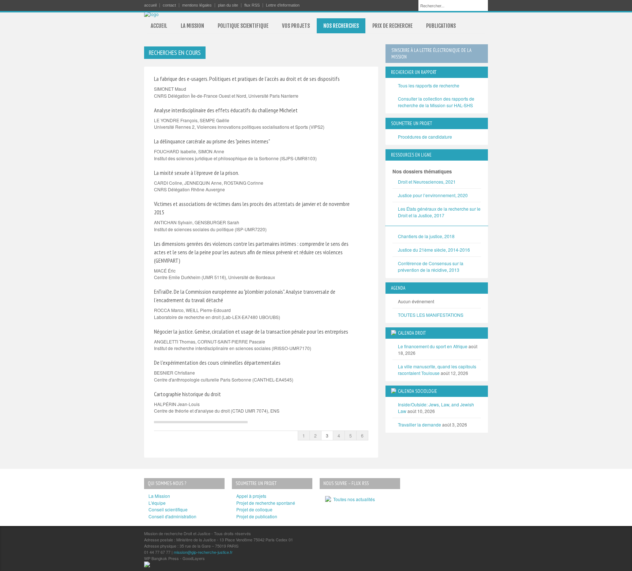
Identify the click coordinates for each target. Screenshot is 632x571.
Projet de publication (256, 516)
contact (169, 5)
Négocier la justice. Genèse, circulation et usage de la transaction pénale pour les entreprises (251, 331)
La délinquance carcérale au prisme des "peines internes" (212, 141)
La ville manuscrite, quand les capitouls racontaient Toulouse (437, 369)
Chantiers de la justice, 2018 (426, 236)
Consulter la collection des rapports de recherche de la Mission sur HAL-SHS (436, 101)
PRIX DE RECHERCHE (392, 25)
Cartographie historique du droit (187, 394)
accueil (150, 5)
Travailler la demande (419, 424)
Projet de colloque (254, 509)
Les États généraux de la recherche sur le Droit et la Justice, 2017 (439, 212)
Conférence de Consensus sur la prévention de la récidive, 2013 (430, 266)
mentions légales (197, 5)
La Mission (159, 496)
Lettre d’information (283, 5)
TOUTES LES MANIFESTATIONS (430, 315)
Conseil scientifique (168, 509)
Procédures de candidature (425, 137)
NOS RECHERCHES (341, 25)
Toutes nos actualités (353, 499)
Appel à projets (251, 496)
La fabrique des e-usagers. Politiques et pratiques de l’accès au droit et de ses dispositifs (247, 78)
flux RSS (252, 5)
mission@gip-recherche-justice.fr (203, 552)
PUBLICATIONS (441, 25)
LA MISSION (192, 25)
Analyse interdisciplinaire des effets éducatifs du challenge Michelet (226, 110)
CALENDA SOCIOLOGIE (417, 391)
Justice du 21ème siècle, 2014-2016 (434, 250)
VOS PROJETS (296, 25)
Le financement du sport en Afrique (432, 346)
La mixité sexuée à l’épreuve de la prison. (196, 172)
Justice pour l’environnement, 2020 (433, 195)
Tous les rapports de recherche (428, 85)
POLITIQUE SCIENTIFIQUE (243, 25)
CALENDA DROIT (412, 333)
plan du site (228, 5)
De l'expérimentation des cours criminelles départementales (217, 362)
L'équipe (157, 503)
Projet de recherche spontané (265, 503)
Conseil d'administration (172, 516)
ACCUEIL (159, 25)
